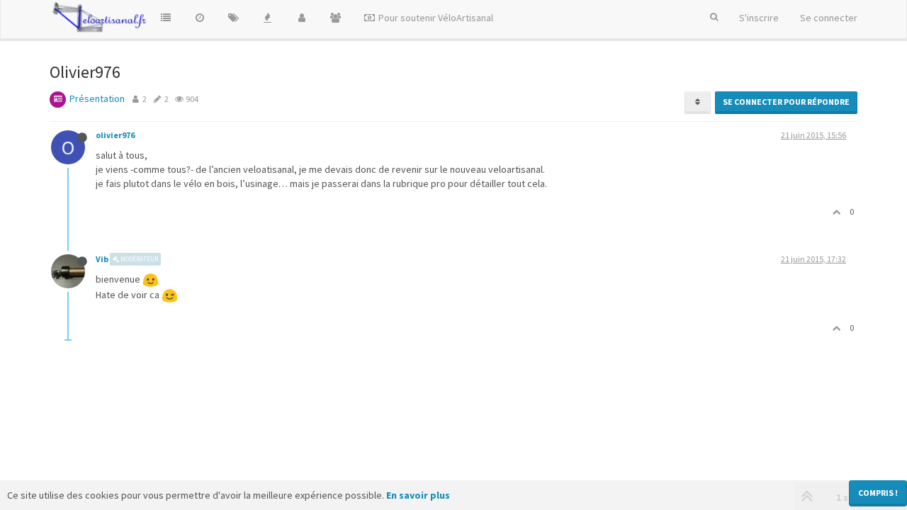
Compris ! (878, 492)
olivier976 (115, 135)
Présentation (97, 98)
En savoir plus (418, 495)
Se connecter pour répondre (786, 101)
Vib (102, 259)
